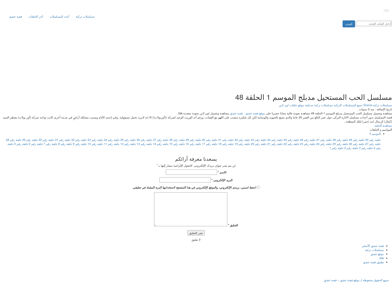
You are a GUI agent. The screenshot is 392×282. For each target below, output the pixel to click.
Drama (367, 105)
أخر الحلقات (36, 16)
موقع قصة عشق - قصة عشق (247, 113)
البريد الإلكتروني (222, 180)
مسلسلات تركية (85, 16)
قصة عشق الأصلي (373, 246)
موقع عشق (377, 254)
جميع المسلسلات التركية (348, 105)
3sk (381, 258)
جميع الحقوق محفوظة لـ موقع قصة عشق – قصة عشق (356, 280)
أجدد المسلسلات (59, 16)
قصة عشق (15, 16)
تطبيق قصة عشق (373, 262)
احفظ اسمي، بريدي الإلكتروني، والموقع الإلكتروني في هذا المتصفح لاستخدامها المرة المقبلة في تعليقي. (194, 187)
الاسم (222, 172)
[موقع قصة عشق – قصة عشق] (370, 4)
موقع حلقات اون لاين (291, 105)
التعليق (233, 225)
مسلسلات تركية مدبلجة (318, 105)
